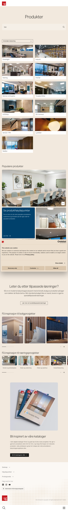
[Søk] (63, 27)
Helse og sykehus (42, 368)
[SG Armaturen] (4, 4)
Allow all (55, 268)
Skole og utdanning (25, 368)
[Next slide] (64, 346)
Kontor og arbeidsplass (9, 368)
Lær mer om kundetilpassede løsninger (34, 303)
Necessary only (12, 268)
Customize (33, 268)
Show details (59, 263)
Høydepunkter (7, 472)
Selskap (4, 467)
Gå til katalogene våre (18, 455)
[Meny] (64, 508)
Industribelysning (59, 368)
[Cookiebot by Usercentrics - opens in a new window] (59, 242)
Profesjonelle (6, 477)
